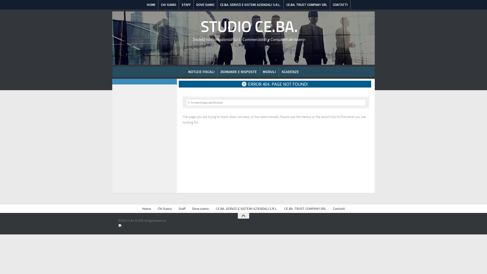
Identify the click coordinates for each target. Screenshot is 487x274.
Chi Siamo (168, 4)
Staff (186, 4)
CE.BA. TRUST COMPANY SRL (306, 4)
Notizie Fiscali (201, 71)
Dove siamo (205, 4)
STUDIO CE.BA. (249, 26)
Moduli (269, 71)
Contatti (340, 4)
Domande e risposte (238, 71)
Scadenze (290, 71)
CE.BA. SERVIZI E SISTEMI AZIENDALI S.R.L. (250, 4)
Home (151, 4)
